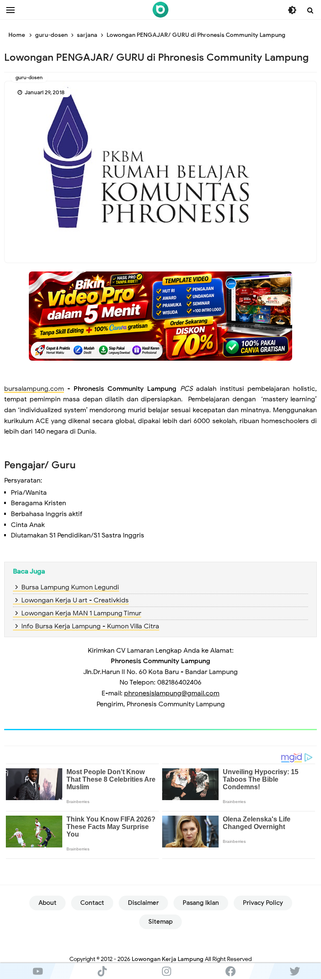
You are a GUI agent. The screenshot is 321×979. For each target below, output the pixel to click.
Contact (92, 903)
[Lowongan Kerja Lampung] (160, 10)
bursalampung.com (34, 389)
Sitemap (160, 921)
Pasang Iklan (201, 903)
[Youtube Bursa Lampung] (38, 971)
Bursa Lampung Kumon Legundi (70, 587)
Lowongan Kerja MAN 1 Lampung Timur (81, 613)
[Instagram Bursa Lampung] (166, 971)
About (47, 903)
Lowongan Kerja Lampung (168, 959)
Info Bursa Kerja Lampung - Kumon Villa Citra (90, 626)
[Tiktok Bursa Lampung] (102, 971)
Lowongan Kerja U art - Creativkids (75, 600)
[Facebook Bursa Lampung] (231, 971)
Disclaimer (143, 903)
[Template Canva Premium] (160, 316)
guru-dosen (29, 77)
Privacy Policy (263, 903)
